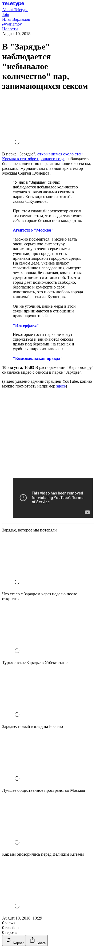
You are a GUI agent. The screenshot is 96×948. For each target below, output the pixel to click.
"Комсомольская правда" (38, 358)
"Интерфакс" (26, 325)
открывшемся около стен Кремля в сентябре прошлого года (42, 156)
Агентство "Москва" (33, 230)
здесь (61, 386)
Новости (10, 29)
